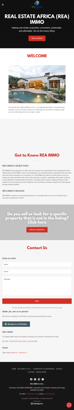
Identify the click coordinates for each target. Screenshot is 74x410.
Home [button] (14, 369)
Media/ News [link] (41, 372)
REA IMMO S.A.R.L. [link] (25, 369)
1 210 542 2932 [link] (32, 341)
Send (37, 301)
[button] (6, 5)
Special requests (37, 229)
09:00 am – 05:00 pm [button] (18, 352)
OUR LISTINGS (37, 38)
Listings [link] (31, 372)
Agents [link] (59, 369)
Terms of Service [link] (54, 307)
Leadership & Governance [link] (44, 369)
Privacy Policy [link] (43, 307)
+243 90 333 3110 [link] (15, 341)
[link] (37, 4)
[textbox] (37, 264)
